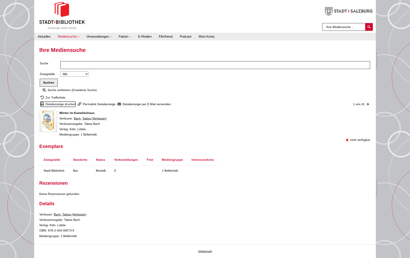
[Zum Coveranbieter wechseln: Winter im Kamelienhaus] (48, 121)
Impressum (205, 251)
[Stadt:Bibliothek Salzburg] (62, 15)
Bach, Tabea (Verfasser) (90, 118)
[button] (68, 36)
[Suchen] (369, 27)
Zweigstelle (47, 74)
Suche (44, 63)
